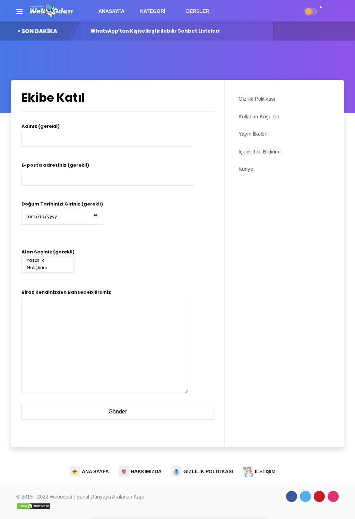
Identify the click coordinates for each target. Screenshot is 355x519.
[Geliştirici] (48, 267)
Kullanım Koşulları (259, 116)
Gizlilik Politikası (257, 99)
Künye (246, 169)
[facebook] (291, 496)
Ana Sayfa (95, 471)
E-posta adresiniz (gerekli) (55, 165)
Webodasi (61, 497)
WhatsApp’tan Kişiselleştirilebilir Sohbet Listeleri (154, 30)
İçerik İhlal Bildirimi (259, 151)
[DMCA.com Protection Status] (33, 506)
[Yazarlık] (48, 260)
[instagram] (333, 496)
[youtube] (319, 496)
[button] (324, 11)
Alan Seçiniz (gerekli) (48, 252)
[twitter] (305, 496)
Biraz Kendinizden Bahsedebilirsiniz (66, 292)
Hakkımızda (146, 471)
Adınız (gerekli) (40, 126)
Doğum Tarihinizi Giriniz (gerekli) (62, 204)
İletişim (265, 471)
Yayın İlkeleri (253, 134)
